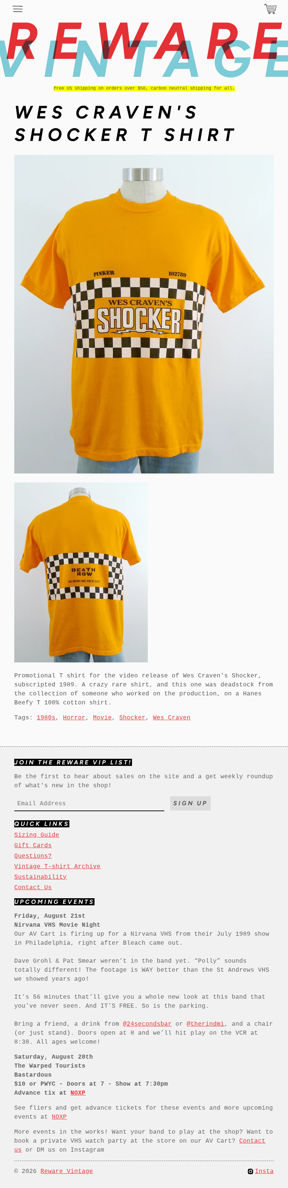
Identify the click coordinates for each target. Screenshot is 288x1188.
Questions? (33, 856)
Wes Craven (171, 718)
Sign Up (190, 803)
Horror (74, 718)
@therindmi (205, 1024)
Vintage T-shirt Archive (57, 866)
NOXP (59, 1117)
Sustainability (40, 877)
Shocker (132, 718)
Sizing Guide (36, 835)
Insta (264, 1171)
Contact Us (33, 887)
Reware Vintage (66, 1171)
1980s (46, 718)
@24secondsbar (147, 1024)
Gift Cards (33, 845)
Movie (102, 718)
